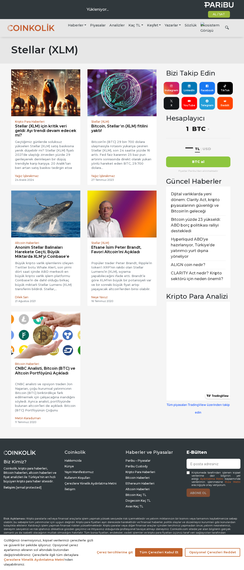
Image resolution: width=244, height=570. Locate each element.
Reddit (225, 105)
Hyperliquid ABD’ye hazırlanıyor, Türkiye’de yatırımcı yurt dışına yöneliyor (193, 248)
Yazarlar (171, 25)
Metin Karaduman (28, 418)
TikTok (225, 90)
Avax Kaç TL (134, 506)
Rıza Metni (232, 482)
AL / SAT (219, 14)
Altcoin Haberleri (138, 489)
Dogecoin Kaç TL (138, 500)
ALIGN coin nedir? (188, 264)
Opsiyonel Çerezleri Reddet (212, 552)
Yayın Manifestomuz (79, 472)
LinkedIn (189, 90)
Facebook (207, 90)
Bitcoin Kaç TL (136, 495)
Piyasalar (98, 25)
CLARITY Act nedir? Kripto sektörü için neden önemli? (197, 276)
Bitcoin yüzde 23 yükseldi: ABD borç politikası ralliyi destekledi (195, 225)
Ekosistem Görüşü (209, 28)
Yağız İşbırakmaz (27, 176)
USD (207, 148)
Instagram (171, 90)
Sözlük (191, 25)
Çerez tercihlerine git (115, 552)
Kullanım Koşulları (77, 477)
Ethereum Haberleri (140, 483)
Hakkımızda (73, 460)
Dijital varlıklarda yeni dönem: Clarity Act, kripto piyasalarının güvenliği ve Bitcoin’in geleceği (195, 202)
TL (197, 148)
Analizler (117, 25)
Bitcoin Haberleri (138, 477)
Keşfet (152, 25)
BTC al (198, 162)
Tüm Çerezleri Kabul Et (158, 552)
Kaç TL (134, 25)
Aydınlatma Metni (212, 478)
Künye (69, 466)
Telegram (207, 105)
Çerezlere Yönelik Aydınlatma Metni (91, 483)
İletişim (70, 489)
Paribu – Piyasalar (138, 460)
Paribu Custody (137, 466)
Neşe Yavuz (99, 297)
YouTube (189, 105)
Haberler (75, 25)
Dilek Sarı (21, 297)
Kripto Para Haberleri (140, 472)
